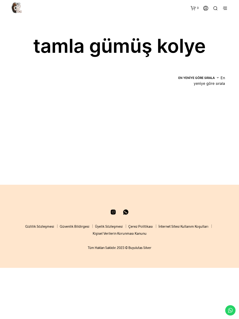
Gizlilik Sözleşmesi (39, 226)
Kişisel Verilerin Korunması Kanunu (120, 233)
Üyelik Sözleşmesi (109, 226)
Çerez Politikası (140, 226)
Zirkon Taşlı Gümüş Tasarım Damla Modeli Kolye (32, 159)
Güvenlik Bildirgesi (74, 226)
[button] (195, 8)
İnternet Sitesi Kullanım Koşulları (183, 226)
